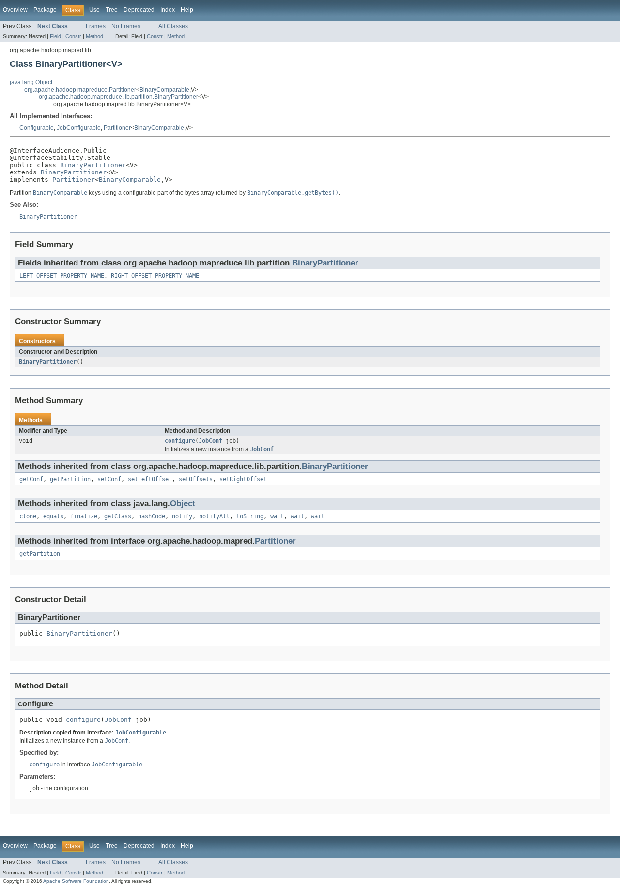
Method (94, 36)
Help (187, 9)
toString (250, 516)
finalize (83, 516)
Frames (96, 26)
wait (277, 516)
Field (55, 36)
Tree (112, 9)
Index (167, 9)
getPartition (70, 479)
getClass (117, 516)
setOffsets (196, 479)
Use (94, 9)
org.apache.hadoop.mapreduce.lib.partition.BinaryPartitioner (118, 97)
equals (53, 516)
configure (180, 440)
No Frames (125, 26)
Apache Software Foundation (76, 881)
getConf (31, 479)
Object (182, 503)
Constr (73, 36)
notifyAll (214, 516)
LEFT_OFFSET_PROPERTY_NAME (61, 275)
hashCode (151, 516)
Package (45, 9)
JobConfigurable (79, 128)
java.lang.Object (31, 82)
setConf (109, 479)
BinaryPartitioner (93, 165)
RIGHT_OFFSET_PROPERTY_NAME (155, 275)
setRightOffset (243, 479)
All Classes (173, 26)
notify (182, 516)
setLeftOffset (150, 479)
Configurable (36, 128)
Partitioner (117, 128)
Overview (15, 9)
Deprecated (139, 9)
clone (27, 516)
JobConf (210, 440)
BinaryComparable (164, 89)
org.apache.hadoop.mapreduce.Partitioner (80, 89)
